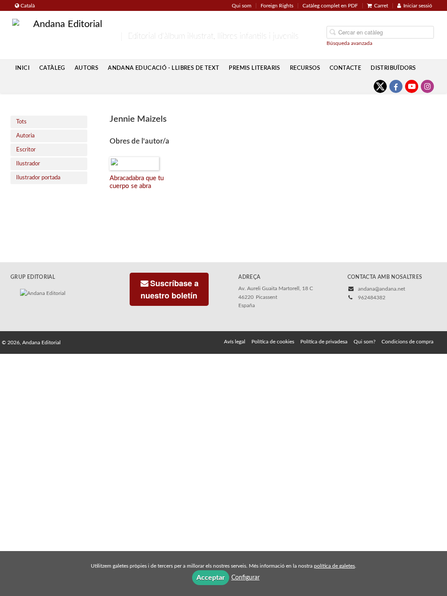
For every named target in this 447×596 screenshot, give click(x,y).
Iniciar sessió (417, 5)
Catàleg (52, 68)
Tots (21, 122)
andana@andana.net (381, 288)
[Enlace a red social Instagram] (427, 86)
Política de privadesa (323, 341)
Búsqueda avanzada (349, 42)
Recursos (305, 68)
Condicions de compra (407, 341)
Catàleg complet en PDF (330, 5)
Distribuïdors (393, 68)
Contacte (345, 68)
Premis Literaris (254, 68)
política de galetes (334, 566)
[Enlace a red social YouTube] (411, 86)
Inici (22, 68)
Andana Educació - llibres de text (163, 68)
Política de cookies (272, 341)
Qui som (241, 5)
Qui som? (364, 341)
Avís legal (234, 341)
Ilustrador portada (38, 178)
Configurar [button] (245, 578)
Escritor (26, 150)
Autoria (25, 136)
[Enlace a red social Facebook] (395, 86)
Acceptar (210, 577)
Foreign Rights (277, 5)
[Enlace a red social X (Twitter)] (380, 86)
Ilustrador (28, 164)
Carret (381, 5)
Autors (86, 68)
